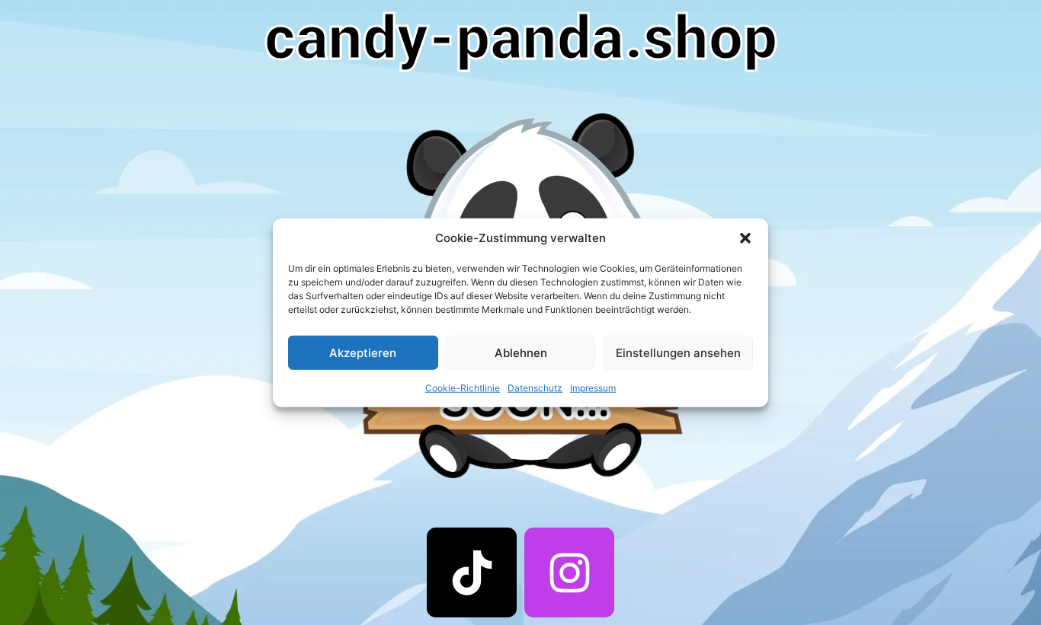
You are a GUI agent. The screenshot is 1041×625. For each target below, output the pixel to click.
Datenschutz (535, 388)
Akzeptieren (362, 352)
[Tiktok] (472, 572)
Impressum (593, 388)
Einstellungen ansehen (678, 352)
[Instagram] (569, 572)
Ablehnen (521, 352)
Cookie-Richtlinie (462, 388)
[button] (745, 238)
